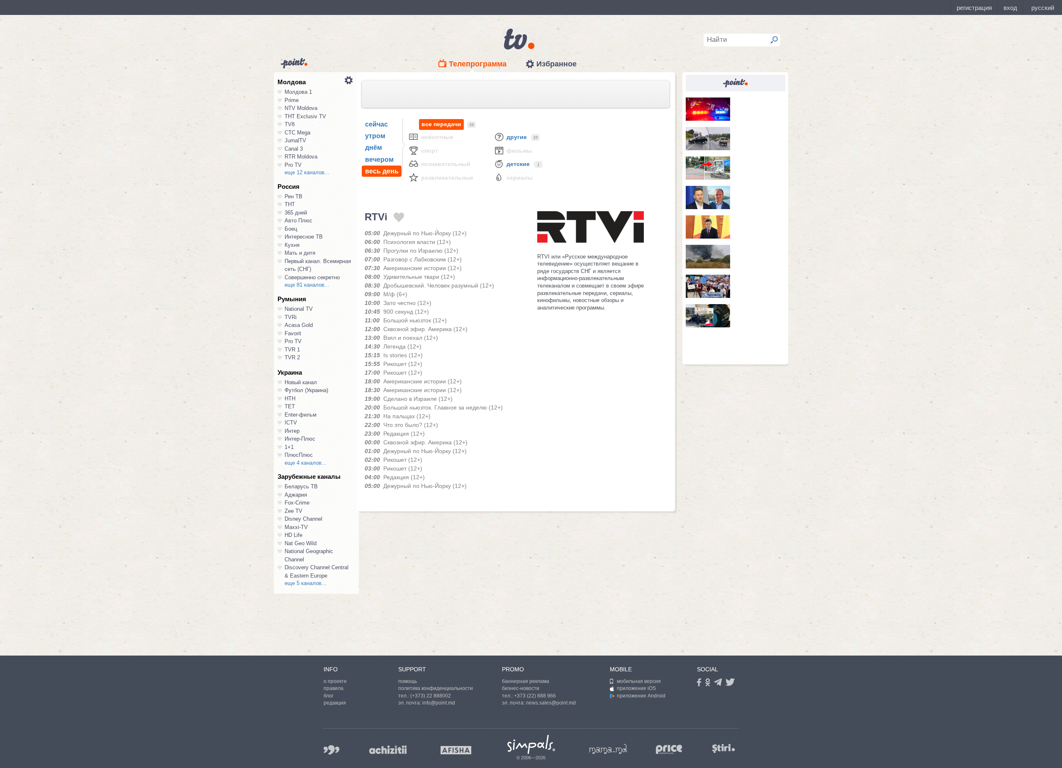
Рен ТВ (293, 196)
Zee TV (293, 511)
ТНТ (290, 204)
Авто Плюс (298, 220)
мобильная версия (639, 681)
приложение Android (641, 696)
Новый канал (301, 382)
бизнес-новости (520, 688)
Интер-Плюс (300, 439)
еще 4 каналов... (305, 463)
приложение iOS (636, 688)
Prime (292, 100)
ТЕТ (290, 406)
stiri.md (723, 748)
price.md (669, 749)
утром (375, 135)
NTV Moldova (301, 108)
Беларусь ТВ (301, 486)
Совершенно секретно (312, 277)
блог (329, 696)
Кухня (292, 245)
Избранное (556, 64)
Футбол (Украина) (306, 390)
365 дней (296, 213)
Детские (518, 164)
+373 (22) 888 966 (535, 696)
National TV (299, 309)
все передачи (441, 124)
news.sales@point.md (551, 703)
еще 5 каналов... (305, 583)
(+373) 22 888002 (430, 696)
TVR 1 (292, 349)
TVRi (291, 317)
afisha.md (456, 750)
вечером (379, 159)
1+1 (289, 447)
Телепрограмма (478, 64)
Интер (292, 431)
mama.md (608, 749)
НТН (290, 398)
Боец (291, 229)
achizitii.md (388, 749)
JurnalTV (295, 140)
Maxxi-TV (296, 527)
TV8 (290, 124)
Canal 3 (294, 149)
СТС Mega (297, 132)
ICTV (291, 422)
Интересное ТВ (304, 237)
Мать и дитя (300, 253)
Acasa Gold (299, 325)
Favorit (293, 333)
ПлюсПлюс (299, 455)
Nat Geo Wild (301, 543)
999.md (331, 750)
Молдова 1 (298, 92)
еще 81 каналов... (307, 285)
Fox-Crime (297, 503)
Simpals (531, 744)
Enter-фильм (301, 415)
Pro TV (293, 165)
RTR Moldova (301, 157)
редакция (335, 703)
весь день (382, 171)
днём (373, 147)
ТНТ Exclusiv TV (305, 116)
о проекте (335, 681)
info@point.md (438, 703)
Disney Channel (303, 519)
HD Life (293, 535)
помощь (407, 681)
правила (333, 688)
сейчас (376, 124)
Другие (517, 137)
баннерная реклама (525, 681)
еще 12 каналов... (307, 172)
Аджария (296, 495)
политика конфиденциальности (435, 688)
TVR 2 (292, 357)
